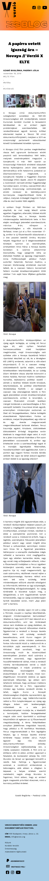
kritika (8, 82)
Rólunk (8, 843)
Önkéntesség (10, 849)
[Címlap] (9, 10)
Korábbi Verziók (12, 846)
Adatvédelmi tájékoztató (15, 852)
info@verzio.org (18, 837)
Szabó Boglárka (12, 70)
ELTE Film (9, 76)
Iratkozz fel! (18, 867)
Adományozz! (17, 861)
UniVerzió (9, 88)
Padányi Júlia (31, 70)
